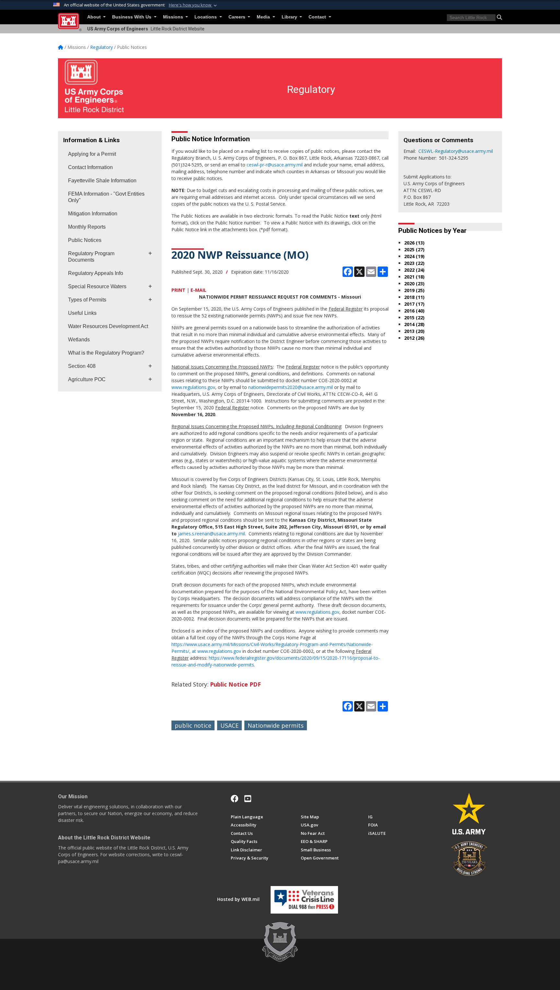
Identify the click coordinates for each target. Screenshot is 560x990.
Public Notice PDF (235, 684)
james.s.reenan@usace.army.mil (211, 533)
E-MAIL (198, 290)
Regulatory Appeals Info (95, 273)
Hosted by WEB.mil (238, 899)
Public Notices (84, 240)
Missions (173, 17)
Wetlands (79, 339)
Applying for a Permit (92, 154)
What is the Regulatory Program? (106, 353)
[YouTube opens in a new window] (247, 798)
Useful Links (82, 313)
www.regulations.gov (193, 387)
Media (264, 17)
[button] (193, 5)
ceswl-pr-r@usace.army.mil (275, 165)
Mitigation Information (92, 213)
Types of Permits (87, 299)
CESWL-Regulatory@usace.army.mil (455, 151)
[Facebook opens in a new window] (235, 798)
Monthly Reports (87, 227)
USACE (229, 725)
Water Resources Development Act (108, 326)
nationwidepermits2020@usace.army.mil (290, 387)
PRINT (178, 290)
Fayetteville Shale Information (102, 180)
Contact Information (90, 167)
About (94, 17)
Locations (206, 17)
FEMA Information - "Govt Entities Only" (106, 197)
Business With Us (132, 17)
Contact (318, 17)
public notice (193, 725)
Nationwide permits (276, 725)
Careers (237, 17)
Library (290, 17)
